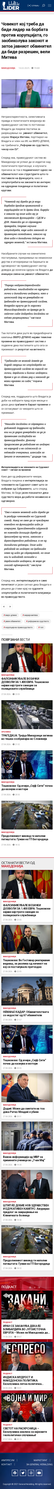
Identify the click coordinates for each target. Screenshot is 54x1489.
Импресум (7, 1460)
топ (41, 627)
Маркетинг (40, 1460)
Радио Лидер (10, 5)
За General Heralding (39, 1464)
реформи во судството (38, 621)
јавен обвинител (12, 621)
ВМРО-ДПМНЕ (11, 615)
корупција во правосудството (19, 627)
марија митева (31, 615)
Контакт (6, 1464)
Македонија (8, 68)
